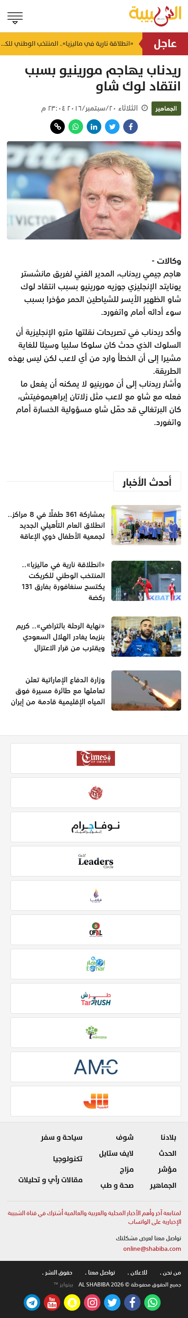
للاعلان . (137, 1272)
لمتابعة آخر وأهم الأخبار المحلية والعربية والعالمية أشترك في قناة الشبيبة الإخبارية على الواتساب (94, 1217)
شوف (125, 1137)
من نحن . (170, 1272)
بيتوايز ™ (63, 1285)
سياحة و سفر (62, 1137)
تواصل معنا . (100, 1272)
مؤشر (167, 1169)
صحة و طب (117, 1185)
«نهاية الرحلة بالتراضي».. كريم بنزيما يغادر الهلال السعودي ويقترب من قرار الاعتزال (60, 636)
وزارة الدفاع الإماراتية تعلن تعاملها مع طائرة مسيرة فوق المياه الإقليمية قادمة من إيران (58, 690)
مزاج (127, 1169)
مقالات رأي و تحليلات (50, 1180)
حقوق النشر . (57, 1272)
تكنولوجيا (68, 1159)
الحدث (168, 1153)
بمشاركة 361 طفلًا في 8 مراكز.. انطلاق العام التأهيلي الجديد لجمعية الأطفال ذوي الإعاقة (56, 525)
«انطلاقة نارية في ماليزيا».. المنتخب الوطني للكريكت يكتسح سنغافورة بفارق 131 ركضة (66, 43)
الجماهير (166, 108)
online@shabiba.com (152, 1249)
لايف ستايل (116, 1153)
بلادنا (169, 1137)
